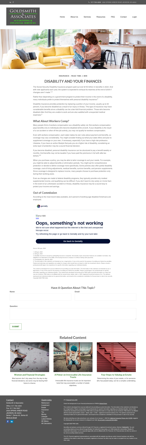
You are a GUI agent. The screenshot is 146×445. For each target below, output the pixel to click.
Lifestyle (44, 416)
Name (12, 291)
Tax (42, 412)
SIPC (127, 427)
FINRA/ (124, 427)
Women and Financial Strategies (29, 374)
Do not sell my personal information (107, 420)
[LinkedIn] (10, 2)
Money (43, 414)
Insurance (45, 410)
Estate (43, 407)
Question (14, 306)
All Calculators (46, 423)
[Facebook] (13, 2)
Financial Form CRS (71, 400)
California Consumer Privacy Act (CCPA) (121, 418)
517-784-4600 (96, 2)
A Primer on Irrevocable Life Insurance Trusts (73, 375)
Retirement (45, 403)
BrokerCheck (103, 403)
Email (77, 291)
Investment (45, 405)
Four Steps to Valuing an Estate (116, 374)
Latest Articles (46, 419)
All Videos (44, 421)
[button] (74, 17)
